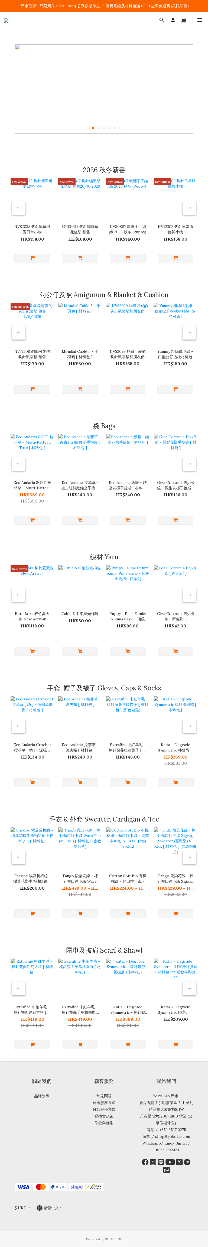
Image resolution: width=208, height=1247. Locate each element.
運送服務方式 (104, 1102)
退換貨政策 (104, 1116)
